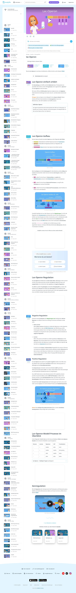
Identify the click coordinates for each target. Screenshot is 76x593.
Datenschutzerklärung (50, 272)
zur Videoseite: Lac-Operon (50, 523)
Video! (63, 71)
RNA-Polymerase (49, 328)
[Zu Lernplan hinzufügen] (27, 36)
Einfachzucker (50, 179)
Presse (58, 573)
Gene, (41, 147)
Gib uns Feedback (58, 585)
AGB (31, 585)
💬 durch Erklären (58, 266)
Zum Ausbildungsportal (39, 568)
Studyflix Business (48, 573)
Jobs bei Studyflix (17, 573)
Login (64, 2)
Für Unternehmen (29, 573)
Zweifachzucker (37, 179)
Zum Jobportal (51, 568)
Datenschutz (36, 585)
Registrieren (71, 2)
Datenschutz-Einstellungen (47, 585)
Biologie (27, 54)
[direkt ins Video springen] (50, 158)
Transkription (61, 141)
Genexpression (42, 215)
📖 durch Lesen (41, 266)
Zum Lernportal (27, 568)
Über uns (8, 573)
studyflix (8, 2)
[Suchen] (45, 2)
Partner (39, 573)
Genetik (31, 54)
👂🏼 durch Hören (58, 261)
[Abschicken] (71, 41)
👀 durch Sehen (41, 261)
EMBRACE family (40, 588)
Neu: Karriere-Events (54, 2)
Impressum (25, 585)
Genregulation (37, 54)
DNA (43, 220)
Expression (42, 344)
